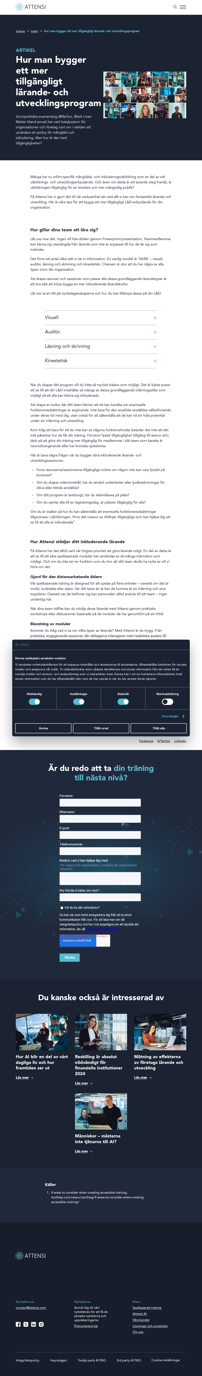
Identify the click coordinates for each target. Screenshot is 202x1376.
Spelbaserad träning (147, 1308)
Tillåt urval (101, 728)
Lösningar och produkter (150, 1326)
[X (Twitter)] (25, 1324)
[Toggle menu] (183, 7)
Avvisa (43, 728)
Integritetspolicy (27, 1360)
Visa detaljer (170, 716)
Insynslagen (58, 1360)
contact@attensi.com (31, 1308)
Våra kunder (141, 1320)
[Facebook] (18, 1324)
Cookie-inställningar (166, 1360)
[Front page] (30, 10)
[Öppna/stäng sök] (175, 7)
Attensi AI (140, 1314)
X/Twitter (163, 741)
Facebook (146, 741)
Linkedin (180, 741)
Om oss (138, 1332)
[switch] (78, 702)
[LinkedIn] (33, 1324)
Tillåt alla (159, 728)
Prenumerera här (86, 1326)
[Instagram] (41, 1324)
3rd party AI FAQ (129, 1360)
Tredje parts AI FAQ (92, 1360)
